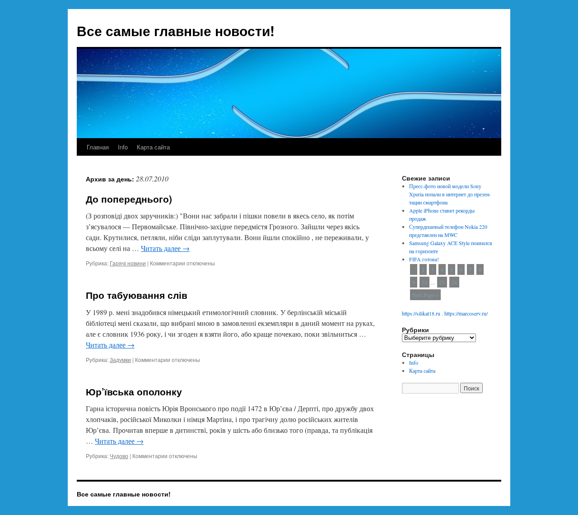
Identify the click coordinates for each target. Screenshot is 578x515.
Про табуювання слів (136, 295)
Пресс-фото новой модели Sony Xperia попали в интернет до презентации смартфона (450, 194)
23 (442, 282)
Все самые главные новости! (176, 30)
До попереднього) (129, 198)
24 (454, 282)
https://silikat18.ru (421, 313)
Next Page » (425, 294)
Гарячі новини (128, 263)
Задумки (120, 359)
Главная (98, 147)
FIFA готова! (424, 259)
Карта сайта (153, 147)
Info (123, 147)
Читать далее (165, 248)
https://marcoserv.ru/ (466, 313)
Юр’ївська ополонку (134, 391)
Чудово (119, 455)
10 (424, 282)
